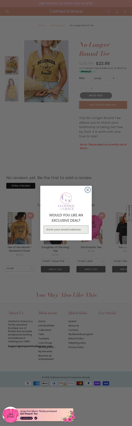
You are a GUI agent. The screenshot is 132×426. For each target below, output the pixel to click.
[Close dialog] (87, 190)
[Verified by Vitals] (35, 418)
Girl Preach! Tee (29, 413)
